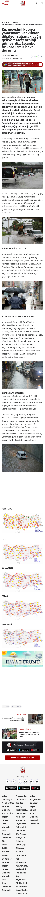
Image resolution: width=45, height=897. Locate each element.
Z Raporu (20, 848)
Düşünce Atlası (22, 799)
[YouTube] (25, 781)
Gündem (6, 806)
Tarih (4, 844)
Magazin (6, 827)
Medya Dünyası (22, 837)
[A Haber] (22, 3)
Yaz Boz (19, 803)
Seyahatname (22, 823)
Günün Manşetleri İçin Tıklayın (22, 757)
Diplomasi (20, 830)
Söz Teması (21, 834)
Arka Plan (20, 816)
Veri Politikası (22, 869)
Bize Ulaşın (21, 862)
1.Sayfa (19, 851)
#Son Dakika (16, 707)
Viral (4, 830)
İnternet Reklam (22, 855)
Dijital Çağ (21, 844)
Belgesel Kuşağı (22, 827)
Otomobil (6, 837)
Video (4, 796)
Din (3, 841)
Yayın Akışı (21, 879)
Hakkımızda (21, 886)
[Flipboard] (31, 781)
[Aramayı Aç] (36, 3)
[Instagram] (19, 781)
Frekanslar (21, 872)
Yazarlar (6, 851)
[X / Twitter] (13, 781)
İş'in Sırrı (20, 841)
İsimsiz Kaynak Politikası (22, 893)
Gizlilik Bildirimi (22, 883)
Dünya (5, 820)
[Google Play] (23, 750)
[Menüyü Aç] (42, 3)
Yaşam (5, 816)
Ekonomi (6, 810)
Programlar (21, 796)
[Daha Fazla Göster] (41, 56)
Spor (4, 823)
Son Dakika (7, 813)
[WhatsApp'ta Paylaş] (37, 56)
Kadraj (19, 806)
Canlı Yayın (7, 799)
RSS (17, 859)
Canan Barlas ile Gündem (22, 813)
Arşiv (18, 876)
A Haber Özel (8, 803)
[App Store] (11, 750)
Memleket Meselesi (22, 820)
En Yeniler (6, 859)
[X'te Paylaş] (33, 56)
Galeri (5, 855)
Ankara (24, 151)
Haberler (4, 22)
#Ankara (6, 707)
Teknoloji (6, 834)
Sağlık (5, 848)
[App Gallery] (34, 750)
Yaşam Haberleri (15, 22)
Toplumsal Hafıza (22, 810)
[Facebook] (8, 781)
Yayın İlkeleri (22, 890)
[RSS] (37, 781)
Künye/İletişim (22, 865)
